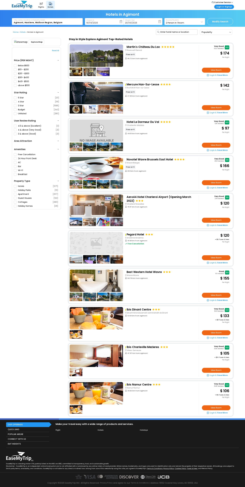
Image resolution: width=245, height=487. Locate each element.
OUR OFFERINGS (15, 424)
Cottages (38, 202)
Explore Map (37, 42)
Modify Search (220, 21)
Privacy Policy (168, 468)
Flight (58, 430)
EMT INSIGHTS (14, 443)
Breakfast (23, 174)
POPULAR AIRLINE (15, 434)
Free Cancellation (27, 154)
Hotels (38, 186)
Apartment (38, 194)
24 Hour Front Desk (27, 158)
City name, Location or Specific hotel (29, 20)
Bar (20, 166)
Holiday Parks (38, 190)
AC (19, 162)
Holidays (144, 430)
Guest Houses (38, 198)
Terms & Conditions (155, 468)
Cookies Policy (180, 468)
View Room (216, 70)
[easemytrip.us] (22, 7)
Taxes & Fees (192, 468)
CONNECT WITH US (17, 439)
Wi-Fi (21, 170)
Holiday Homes (38, 206)
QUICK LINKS (13, 429)
